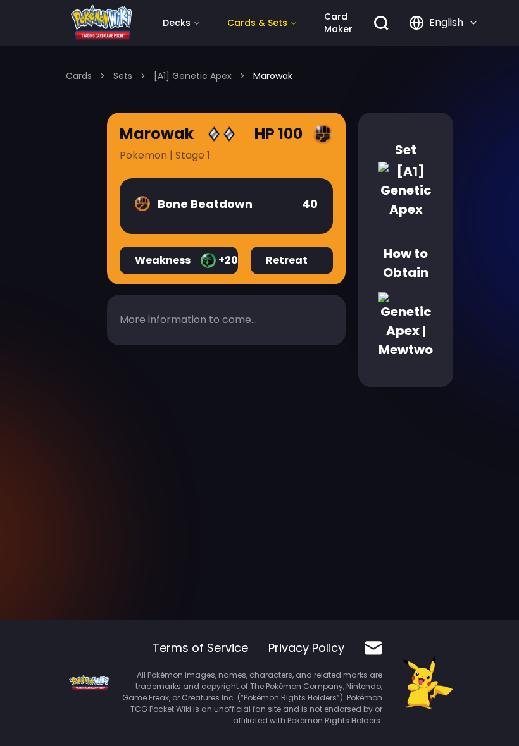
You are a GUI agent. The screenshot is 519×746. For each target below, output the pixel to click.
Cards (79, 76)
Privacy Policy (306, 648)
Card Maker (338, 22)
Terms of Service (200, 648)
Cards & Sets (257, 22)
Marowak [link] (272, 76)
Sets (122, 76)
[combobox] (443, 22)
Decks (177, 22)
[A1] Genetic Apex (193, 76)
